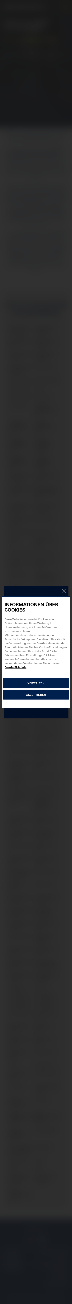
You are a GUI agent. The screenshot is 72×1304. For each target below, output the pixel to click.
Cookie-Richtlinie (15, 667)
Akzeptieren (36, 695)
